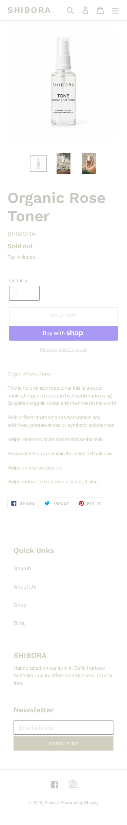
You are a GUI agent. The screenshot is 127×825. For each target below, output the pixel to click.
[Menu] (115, 10)
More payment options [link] (63, 349)
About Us (25, 587)
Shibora (29, 10)
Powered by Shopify (79, 802)
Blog (19, 623)
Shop (20, 605)
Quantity (18, 280)
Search (22, 568)
